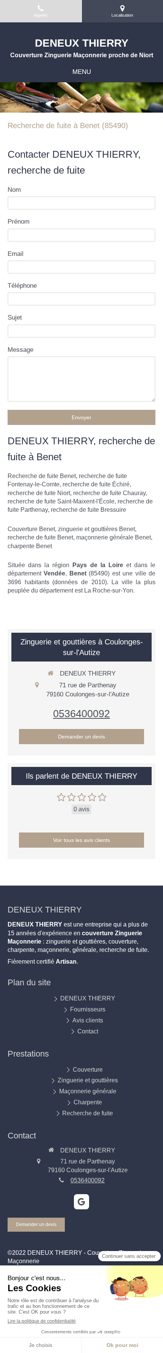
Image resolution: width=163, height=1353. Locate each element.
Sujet (15, 317)
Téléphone (22, 285)
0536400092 (81, 714)
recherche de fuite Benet (40, 537)
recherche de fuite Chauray (109, 493)
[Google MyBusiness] (81, 1201)
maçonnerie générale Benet (113, 537)
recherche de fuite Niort (39, 493)
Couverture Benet (31, 529)
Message (20, 349)
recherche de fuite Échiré (96, 484)
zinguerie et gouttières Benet (96, 529)
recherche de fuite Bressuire (88, 509)
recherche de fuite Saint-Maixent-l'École (61, 501)
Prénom (19, 221)
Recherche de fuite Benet (42, 476)
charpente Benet (30, 546)
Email (16, 253)
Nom (14, 189)
